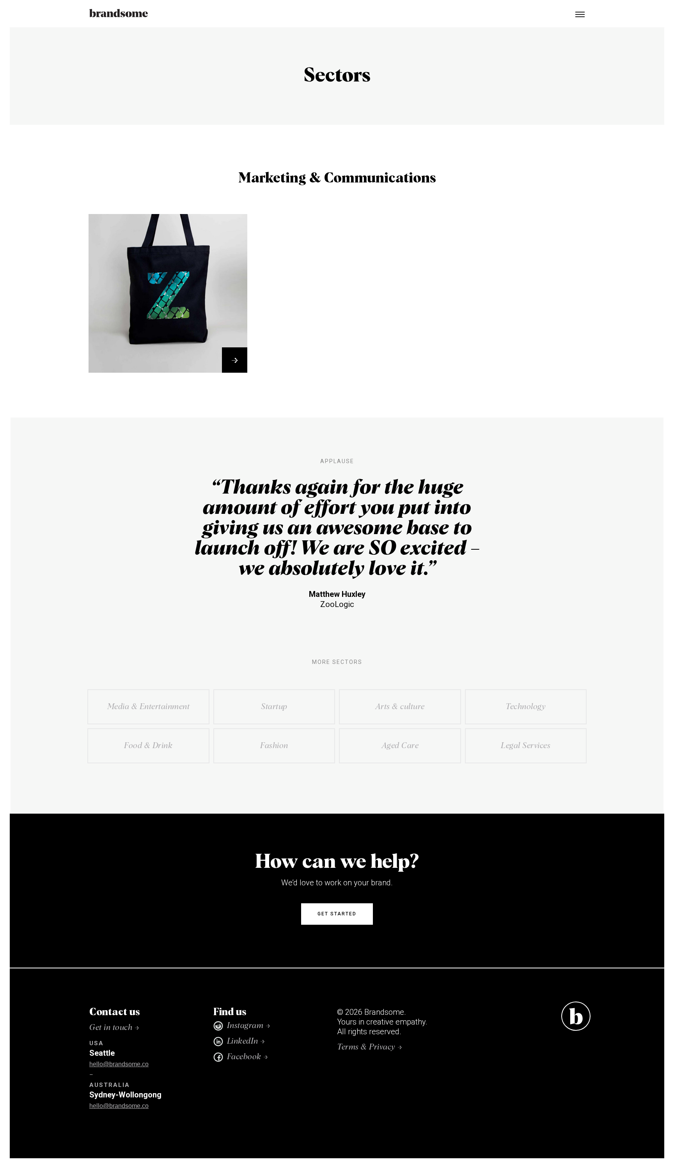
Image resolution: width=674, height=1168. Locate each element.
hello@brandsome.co (119, 1064)
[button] (576, 13)
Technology (168, 321)
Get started (337, 914)
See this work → (168, 356)
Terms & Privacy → (370, 1047)
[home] (118, 13)
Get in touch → (114, 1028)
